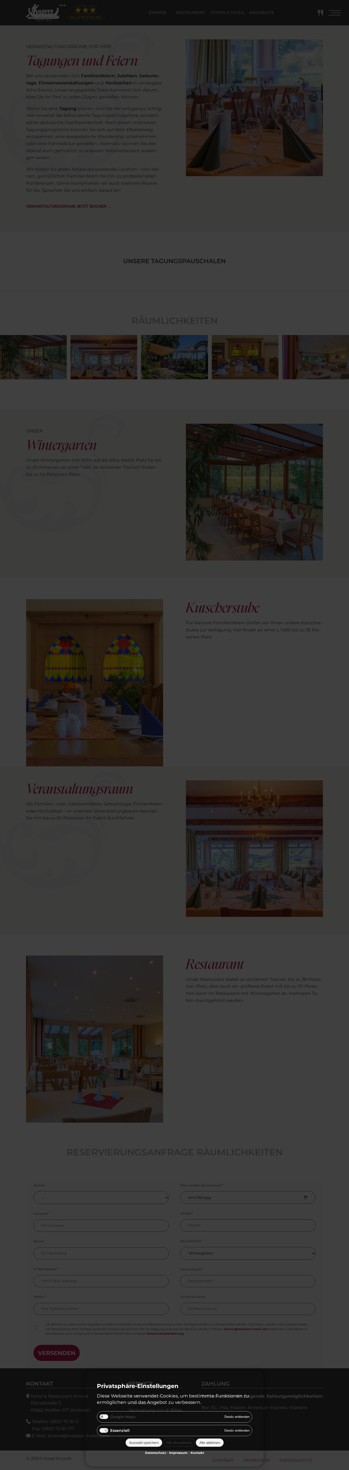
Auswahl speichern (144, 1443)
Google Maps (122, 1417)
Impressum (178, 1453)
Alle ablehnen (209, 1443)
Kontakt (197, 1453)
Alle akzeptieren (179, 1443)
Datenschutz (155, 1453)
